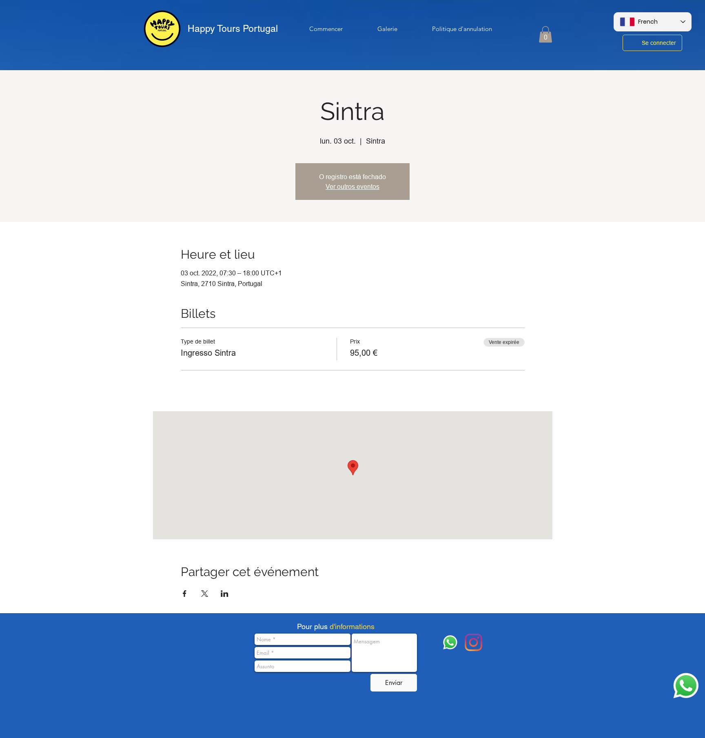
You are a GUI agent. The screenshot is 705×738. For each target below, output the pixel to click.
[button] (545, 34)
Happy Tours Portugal (233, 28)
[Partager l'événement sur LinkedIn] (224, 593)
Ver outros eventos (352, 186)
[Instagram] (473, 642)
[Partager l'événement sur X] (204, 593)
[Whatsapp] (686, 685)
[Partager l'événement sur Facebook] (184, 593)
